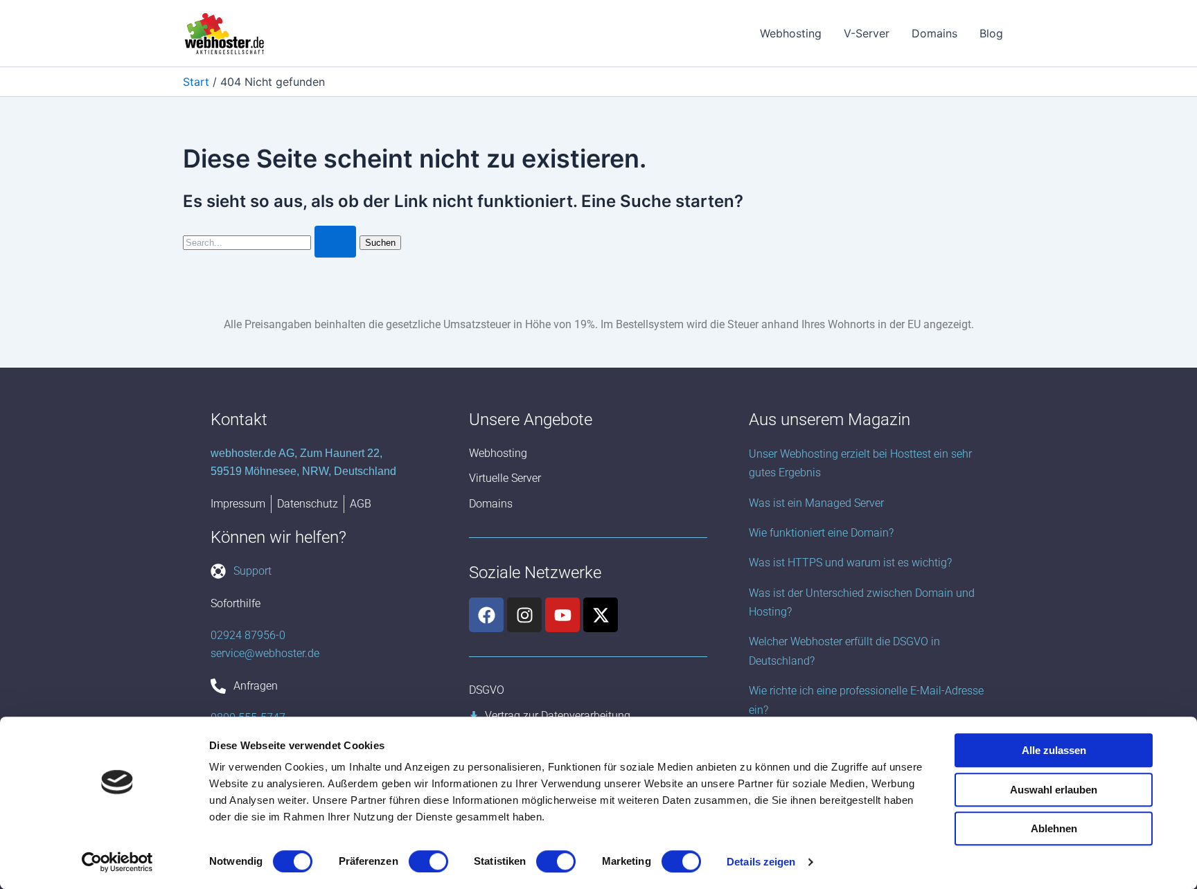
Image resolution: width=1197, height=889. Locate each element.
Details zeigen (761, 862)
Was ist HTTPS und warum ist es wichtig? (850, 562)
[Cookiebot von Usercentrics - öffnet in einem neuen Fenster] (117, 862)
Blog (991, 33)
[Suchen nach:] (271, 242)
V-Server (866, 33)
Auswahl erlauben (1053, 790)
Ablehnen (1054, 828)
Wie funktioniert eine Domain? (821, 532)
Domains (934, 33)
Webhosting (791, 33)
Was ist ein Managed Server (816, 503)
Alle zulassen (1054, 750)
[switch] (428, 861)
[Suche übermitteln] (335, 242)
